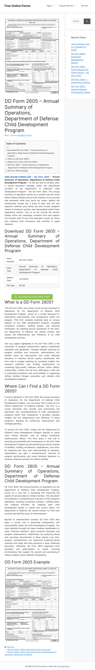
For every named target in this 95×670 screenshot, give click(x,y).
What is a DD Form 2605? (18, 159)
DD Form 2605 (41, 177)
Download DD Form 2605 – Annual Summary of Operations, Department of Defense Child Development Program (30, 153)
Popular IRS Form (66, 6)
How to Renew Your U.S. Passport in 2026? (80, 47)
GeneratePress (63, 666)
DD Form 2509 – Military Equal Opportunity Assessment (29, 650)
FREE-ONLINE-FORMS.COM (18, 177)
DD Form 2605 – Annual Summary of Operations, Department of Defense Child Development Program (30, 166)
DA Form (84, 6)
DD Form (10, 647)
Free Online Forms (17, 6)
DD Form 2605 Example (18, 171)
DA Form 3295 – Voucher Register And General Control (80, 89)
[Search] (87, 21)
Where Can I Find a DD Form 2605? (23, 162)
